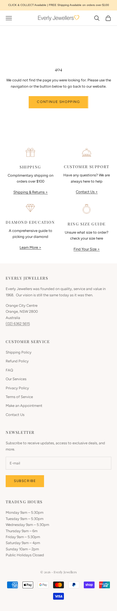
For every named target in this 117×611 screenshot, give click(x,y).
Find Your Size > (87, 249)
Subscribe (25, 481)
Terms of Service (19, 397)
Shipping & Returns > (30, 192)
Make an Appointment (24, 405)
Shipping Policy (19, 352)
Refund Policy (17, 361)
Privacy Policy (17, 388)
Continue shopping (58, 102)
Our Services (16, 379)
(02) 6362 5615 (18, 324)
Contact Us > (87, 192)
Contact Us (15, 415)
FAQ (9, 370)
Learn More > (30, 247)
